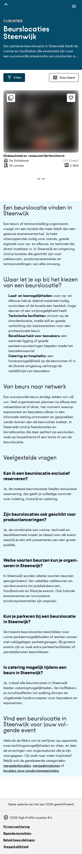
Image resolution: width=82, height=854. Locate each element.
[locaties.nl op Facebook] (63, 845)
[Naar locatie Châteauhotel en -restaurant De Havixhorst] (41, 121)
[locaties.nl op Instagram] (51, 845)
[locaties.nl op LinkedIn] (74, 845)
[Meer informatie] (11, 98)
